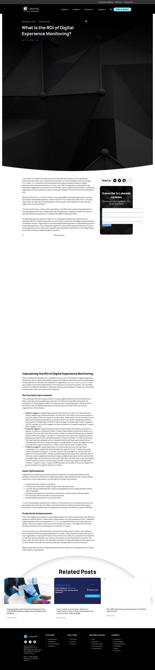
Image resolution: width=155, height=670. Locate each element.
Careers (116, 648)
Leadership (117, 639)
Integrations (51, 646)
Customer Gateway (106, 2)
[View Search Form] (111, 9)
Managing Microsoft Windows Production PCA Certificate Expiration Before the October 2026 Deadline (26, 611)
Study (24, 183)
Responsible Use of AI (30, 649)
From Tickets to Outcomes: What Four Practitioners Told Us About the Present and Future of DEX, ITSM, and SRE (75, 611)
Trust (35, 648)
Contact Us (128, 2)
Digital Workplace (30, 40)
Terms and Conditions (32, 650)
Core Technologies (54, 644)
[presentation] (27, 591)
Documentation (96, 648)
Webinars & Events (97, 644)
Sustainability (118, 646)
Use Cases (73, 639)
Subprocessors (28, 648)
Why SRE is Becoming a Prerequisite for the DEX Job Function (126, 610)
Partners (118, 2)
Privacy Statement (29, 646)
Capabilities (51, 641)
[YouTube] (34, 642)
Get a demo (122, 9)
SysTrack (56, 521)
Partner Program (119, 641)
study (33, 183)
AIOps (37, 449)
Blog (93, 639)
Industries (73, 644)
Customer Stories (97, 646)
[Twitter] (30, 642)
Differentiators (52, 639)
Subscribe (106, 225)
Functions (73, 641)
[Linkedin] (25, 642)
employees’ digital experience (77, 382)
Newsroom (95, 641)
